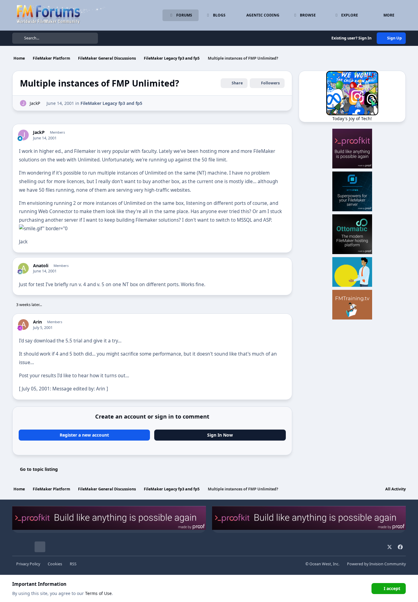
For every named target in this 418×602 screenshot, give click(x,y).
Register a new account (84, 435)
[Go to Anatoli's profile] (23, 268)
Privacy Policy (28, 564)
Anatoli (40, 265)
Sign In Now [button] (220, 435)
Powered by (376, 564)
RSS (73, 564)
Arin (37, 322)
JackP (35, 103)
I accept (392, 588)
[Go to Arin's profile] (23, 324)
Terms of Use (98, 593)
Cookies (55, 564)
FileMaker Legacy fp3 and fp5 (111, 103)
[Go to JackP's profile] (23, 103)
